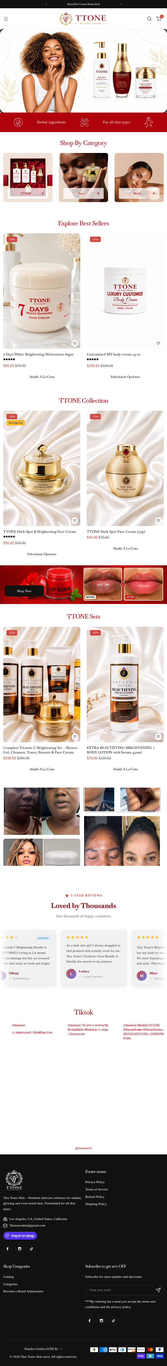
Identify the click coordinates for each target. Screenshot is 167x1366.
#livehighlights (76, 1029)
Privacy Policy (95, 1182)
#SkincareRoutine (132, 1029)
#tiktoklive (143, 1025)
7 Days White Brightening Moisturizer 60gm (38, 354)
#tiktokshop (90, 1029)
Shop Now (24, 591)
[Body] (139, 177)
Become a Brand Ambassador (23, 1291)
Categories (10, 1284)
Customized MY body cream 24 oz (113, 354)
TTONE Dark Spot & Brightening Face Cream (39, 531)
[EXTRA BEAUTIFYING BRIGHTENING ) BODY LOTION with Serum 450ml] (125, 684)
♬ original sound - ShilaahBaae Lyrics (32, 1032)
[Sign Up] (158, 1290)
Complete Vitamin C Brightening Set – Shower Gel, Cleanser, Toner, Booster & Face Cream (40, 750)
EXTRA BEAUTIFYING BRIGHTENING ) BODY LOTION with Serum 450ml (120, 750)
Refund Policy (95, 1196)
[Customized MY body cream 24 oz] (125, 291)
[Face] (83, 177)
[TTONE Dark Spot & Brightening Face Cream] (41, 468)
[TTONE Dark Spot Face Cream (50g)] (125, 468)
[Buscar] (149, 18)
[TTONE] (27, 177)
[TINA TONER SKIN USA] (83, 19)
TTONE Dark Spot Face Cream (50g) (116, 531)
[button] (46, 4)
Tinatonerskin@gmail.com (27, 1225)
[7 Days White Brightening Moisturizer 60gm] (41, 291)
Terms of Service (96, 1189)
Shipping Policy (96, 1204)
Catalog (8, 1276)
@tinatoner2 (18, 1025)
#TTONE (154, 1025)
